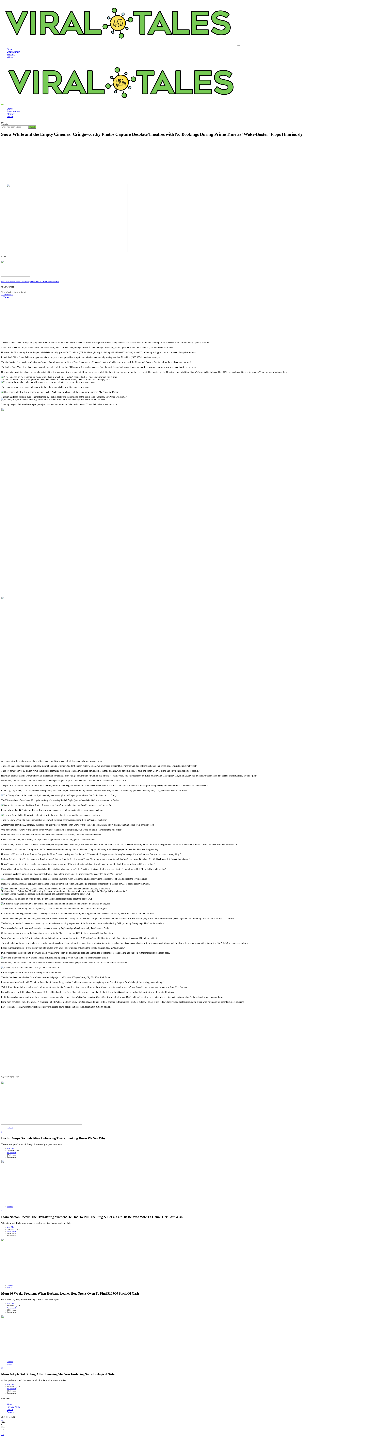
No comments (11, 1153)
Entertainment (13, 52)
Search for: (5, 124)
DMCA (10, 1409)
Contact (10, 1412)
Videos (10, 57)
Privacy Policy (13, 1407)
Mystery (11, 54)
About (10, 1404)
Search (32, 127)
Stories (10, 49)
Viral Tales (10, 1148)
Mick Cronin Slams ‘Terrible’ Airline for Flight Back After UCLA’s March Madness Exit (30, 282)
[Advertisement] (184, 160)
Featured (10, 1128)
